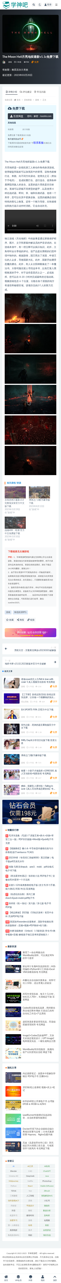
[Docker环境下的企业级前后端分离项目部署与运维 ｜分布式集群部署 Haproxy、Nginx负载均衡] (13, 1133)
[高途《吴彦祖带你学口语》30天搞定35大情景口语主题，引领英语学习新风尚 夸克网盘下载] (13, 1146)
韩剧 (30, 1235)
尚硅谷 (13, 1206)
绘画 (30, 1225)
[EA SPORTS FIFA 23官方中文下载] (12, 713)
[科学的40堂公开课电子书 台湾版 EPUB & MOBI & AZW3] (13, 1105)
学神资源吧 (32, 1253)
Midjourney (13, 1181)
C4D (30, 1171)
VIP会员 (18, 1280)
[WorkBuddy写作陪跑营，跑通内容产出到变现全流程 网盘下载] (13, 1053)
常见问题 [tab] (41, 92)
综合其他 (24, 702)
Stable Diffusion (47, 1186)
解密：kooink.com (39, 116)
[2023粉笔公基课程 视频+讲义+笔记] (13, 1091)
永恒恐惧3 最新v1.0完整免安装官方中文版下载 (14, 503)
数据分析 (47, 1211)
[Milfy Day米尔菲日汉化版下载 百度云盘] (12, 744)
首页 (18, 100)
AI (13, 1166)
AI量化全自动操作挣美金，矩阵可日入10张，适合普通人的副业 (39, 981)
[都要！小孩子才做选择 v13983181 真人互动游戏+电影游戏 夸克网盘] (12, 774)
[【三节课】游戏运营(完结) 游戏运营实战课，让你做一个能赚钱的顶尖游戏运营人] (12, 698)
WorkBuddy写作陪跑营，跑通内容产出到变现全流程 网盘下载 (38, 1050)
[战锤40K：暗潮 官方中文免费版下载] (15, 523)
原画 (30, 1201)
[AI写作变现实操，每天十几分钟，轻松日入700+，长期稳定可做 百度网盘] (13, 998)
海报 (21, 620)
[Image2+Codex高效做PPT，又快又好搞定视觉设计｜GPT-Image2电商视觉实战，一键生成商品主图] (13, 1039)
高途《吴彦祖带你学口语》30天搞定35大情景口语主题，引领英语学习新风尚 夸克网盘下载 (38, 1146)
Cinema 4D (13, 1176)
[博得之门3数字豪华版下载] (39, 492)
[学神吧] (4, 62)
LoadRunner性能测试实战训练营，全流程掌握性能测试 (37, 1116)
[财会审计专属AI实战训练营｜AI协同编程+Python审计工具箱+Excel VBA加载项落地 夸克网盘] (13, 969)
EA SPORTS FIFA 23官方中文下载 (37, 710)
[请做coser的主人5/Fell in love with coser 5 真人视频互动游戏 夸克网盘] (12, 683)
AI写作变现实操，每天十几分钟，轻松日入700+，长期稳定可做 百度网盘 (39, 997)
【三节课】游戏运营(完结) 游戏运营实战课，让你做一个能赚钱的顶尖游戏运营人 (38, 697)
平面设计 (30, 1206)
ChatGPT (47, 1171)
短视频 (47, 1220)
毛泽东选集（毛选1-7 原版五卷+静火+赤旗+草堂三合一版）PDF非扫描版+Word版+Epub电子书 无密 (29, 839)
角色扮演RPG (20, 612)
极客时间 (30, 1215)
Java (47, 1176)
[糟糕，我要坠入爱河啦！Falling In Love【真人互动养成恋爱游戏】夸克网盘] (12, 790)
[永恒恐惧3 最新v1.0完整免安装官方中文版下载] (15, 492)
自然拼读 (47, 1230)
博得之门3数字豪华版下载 (33, 755)
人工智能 (30, 1196)
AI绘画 (47, 1166)
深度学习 (13, 1220)
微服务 (47, 1206)
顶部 (55, 1280)
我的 (43, 1280)
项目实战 (47, 1235)
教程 (30, 1211)
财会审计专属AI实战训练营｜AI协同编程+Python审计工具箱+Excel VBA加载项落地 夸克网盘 (39, 969)
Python (14, 1186)
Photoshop (46, 1181)
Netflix (30, 1181)
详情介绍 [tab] (12, 92)
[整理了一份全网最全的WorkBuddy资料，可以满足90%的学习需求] (13, 956)
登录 (49, 5)
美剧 (47, 1225)
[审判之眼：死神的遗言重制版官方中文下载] (12, 729)
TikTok (13, 1191)
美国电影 (13, 1230)
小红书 (47, 1201)
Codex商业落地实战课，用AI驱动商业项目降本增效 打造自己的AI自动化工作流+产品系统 (39, 1011)
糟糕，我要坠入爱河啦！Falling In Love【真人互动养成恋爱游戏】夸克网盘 (38, 789)
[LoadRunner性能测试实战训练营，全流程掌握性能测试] (13, 1119)
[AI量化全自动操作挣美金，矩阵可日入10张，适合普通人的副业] (13, 984)
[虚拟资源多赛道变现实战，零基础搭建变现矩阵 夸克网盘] (13, 1025)
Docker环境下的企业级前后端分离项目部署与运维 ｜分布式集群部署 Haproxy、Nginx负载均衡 (38, 1132)
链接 (32, 620)
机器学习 (13, 1215)
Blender (13, 1171)
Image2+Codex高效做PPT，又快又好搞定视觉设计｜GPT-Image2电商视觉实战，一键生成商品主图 (39, 1038)
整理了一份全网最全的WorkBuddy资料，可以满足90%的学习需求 (38, 955)
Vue (30, 1191)
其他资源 (28, 100)
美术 (30, 1230)
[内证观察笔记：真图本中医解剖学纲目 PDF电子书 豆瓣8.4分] (13, 1077)
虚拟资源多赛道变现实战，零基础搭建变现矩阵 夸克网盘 (39, 1023)
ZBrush (47, 1191)
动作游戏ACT (13, 1201)
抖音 (13, 1211)
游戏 (10, 62)
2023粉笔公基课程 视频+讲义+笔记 (39, 1088)
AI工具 (30, 1166)
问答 (30, 1280)
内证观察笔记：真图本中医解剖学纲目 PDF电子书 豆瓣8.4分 (39, 1075)
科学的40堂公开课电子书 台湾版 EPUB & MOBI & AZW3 (38, 1102)
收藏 (11, 620)
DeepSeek (30, 1176)
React (30, 1186)
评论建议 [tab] (27, 92)
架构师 (47, 1215)
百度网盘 (18, 116)
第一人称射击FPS (13, 1225)
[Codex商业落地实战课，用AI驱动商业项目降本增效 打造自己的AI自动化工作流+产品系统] (13, 1012)
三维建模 (13, 1196)
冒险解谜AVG (47, 1196)
